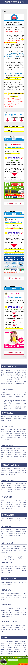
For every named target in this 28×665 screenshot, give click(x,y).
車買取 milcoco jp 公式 (14, 2)
